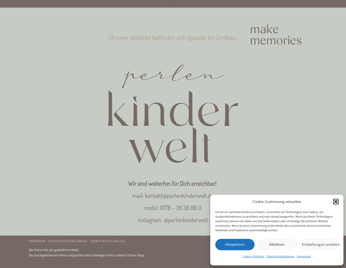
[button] (335, 201)
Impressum (304, 256)
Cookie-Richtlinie (253, 256)
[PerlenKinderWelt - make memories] (173, 4)
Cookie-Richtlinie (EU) (108, 241)
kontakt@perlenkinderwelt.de (179, 195)
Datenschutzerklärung (280, 256)
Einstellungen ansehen (320, 244)
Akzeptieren (235, 244)
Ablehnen (277, 244)
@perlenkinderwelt (186, 220)
